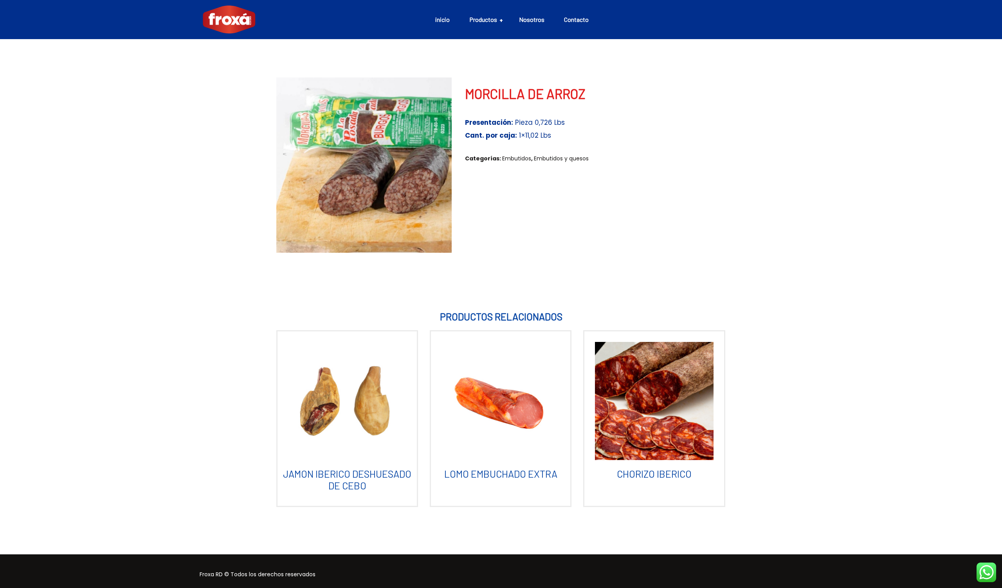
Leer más (344, 407)
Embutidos (516, 158)
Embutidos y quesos (561, 158)
